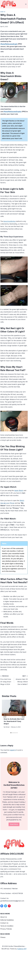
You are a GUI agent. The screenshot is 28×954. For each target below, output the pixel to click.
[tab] (10, 732)
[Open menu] (25, 4)
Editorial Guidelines (7, 920)
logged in (12, 750)
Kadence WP (22, 949)
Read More (14, 824)
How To (2, 11)
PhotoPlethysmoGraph (8, 44)
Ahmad (7, 727)
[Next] (23, 715)
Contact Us (4, 923)
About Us (3, 917)
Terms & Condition (7, 926)
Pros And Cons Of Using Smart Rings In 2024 (5, 680)
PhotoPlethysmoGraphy (12, 111)
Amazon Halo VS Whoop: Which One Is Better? (22, 680)
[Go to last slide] (4, 715)
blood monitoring (9, 221)
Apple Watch (18, 490)
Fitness (3, 937)
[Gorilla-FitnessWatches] (8, 4)
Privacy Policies (6, 929)
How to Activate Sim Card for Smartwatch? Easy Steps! (14, 721)
